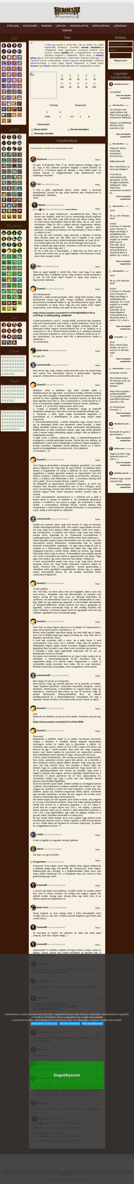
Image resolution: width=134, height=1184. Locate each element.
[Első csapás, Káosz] (2, 364)
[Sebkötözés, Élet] (14, 59)
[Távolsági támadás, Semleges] (18, 419)
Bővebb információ (70, 1023)
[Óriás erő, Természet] (19, 270)
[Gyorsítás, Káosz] (10, 361)
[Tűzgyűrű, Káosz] (18, 364)
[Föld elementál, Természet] (9, 246)
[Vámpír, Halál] (19, 145)
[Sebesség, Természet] (9, 264)
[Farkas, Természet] (4, 235)
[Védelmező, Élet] (14, 70)
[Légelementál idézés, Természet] (14, 281)
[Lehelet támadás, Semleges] (13, 416)
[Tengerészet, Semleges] (5, 429)
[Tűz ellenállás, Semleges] (10, 423)
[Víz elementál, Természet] (14, 246)
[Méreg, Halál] (9, 156)
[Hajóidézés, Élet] (19, 59)
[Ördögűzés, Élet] (9, 65)
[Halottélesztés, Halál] (19, 167)
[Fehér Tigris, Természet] (19, 235)
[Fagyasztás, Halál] (9, 207)
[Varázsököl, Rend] (8, 391)
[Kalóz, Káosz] (5, 358)
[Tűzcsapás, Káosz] (10, 364)
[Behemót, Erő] (19, 332)
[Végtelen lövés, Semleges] (21, 423)
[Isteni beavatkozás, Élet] (19, 99)
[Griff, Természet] (14, 241)
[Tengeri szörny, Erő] (9, 338)
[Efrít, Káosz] (23, 358)
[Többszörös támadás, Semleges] (8, 423)
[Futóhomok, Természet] (9, 270)
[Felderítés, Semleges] (8, 426)
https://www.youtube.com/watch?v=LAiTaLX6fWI (58, 722)
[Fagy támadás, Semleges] (18, 413)
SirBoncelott (119, 449)
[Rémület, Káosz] (18, 371)
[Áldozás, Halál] (4, 196)
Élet (13, 38)
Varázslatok (79, 25)
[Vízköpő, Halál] (9, 145)
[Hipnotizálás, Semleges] (23, 413)
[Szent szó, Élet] (4, 65)
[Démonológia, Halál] (14, 218)
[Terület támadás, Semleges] (2, 423)
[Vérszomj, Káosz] (15, 361)
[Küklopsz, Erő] (14, 332)
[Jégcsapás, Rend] (23, 391)
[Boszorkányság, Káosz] (13, 374)
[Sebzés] (62, 75)
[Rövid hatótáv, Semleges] (10, 419)
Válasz (97, 160)
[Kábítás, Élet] (14, 111)
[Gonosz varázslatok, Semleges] (21, 413)
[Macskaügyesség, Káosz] (15, 367)
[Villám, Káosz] (8, 367)
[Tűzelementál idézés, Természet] (9, 281)
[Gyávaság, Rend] (15, 391)
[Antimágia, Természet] (19, 275)
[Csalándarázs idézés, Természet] (14, 287)
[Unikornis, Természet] (19, 241)
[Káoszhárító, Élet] (19, 70)
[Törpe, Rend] (2, 388)
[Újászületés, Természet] (19, 293)
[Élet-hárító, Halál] (19, 201)
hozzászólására (71, 209)
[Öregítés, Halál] (14, 212)
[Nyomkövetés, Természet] (4, 264)
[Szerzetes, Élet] (14, 53)
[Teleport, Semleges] (21, 419)
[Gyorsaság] (86, 75)
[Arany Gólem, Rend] (8, 388)
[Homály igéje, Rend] (15, 394)
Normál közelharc (79, 129)
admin (39, 849)
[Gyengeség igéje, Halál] (14, 184)
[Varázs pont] (94, 83)
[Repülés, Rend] (21, 391)
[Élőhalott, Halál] (4, 207)
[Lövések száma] (86, 83)
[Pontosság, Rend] (10, 391)
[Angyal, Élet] (19, 53)
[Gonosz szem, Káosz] (18, 358)
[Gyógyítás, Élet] (4, 70)
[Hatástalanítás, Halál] (4, 162)
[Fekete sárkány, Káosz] (8, 361)
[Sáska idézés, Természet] (9, 299)
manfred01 (118, 337)
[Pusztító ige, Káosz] (23, 364)
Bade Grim (42, 350)
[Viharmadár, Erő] (4, 338)
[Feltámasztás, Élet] (14, 99)
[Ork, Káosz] (10, 358)
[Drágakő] (60, 111)
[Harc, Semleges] (15, 426)
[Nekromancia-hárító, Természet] (4, 287)
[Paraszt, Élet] (9, 47)
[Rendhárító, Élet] (4, 82)
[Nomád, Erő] (14, 327)
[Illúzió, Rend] (18, 391)
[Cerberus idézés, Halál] (9, 173)
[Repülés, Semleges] (8, 419)
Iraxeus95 (41, 885)
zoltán (39, 834)
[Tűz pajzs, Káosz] (21, 371)
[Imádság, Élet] (4, 99)
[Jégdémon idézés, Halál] (4, 184)
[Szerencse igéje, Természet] (14, 293)
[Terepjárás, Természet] (19, 258)
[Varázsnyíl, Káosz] (13, 361)
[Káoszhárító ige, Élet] (4, 93)
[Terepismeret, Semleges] (18, 426)
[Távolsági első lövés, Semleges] (15, 419)
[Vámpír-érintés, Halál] (4, 190)
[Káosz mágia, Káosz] (5, 374)
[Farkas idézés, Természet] (4, 258)
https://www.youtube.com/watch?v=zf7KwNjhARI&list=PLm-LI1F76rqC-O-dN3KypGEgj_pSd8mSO (64, 314)
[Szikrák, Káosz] (23, 361)
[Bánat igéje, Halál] (9, 184)
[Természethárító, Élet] (19, 76)
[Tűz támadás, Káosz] (23, 371)
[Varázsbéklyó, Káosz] (13, 364)
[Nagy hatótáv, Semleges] (23, 416)
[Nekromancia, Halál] (19, 218)
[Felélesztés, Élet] (9, 122)
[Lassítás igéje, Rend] (8, 397)
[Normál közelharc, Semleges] (5, 419)
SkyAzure (41, 159)
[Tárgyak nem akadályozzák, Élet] (9, 117)
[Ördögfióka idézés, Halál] (9, 162)
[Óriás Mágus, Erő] (9, 332)
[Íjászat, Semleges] (2, 429)
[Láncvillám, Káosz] (8, 371)
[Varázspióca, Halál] (19, 179)
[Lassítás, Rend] (5, 394)
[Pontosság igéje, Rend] (18, 394)
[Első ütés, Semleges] (10, 413)
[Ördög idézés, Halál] (14, 196)
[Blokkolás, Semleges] (5, 413)
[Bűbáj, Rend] (13, 401)
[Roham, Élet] (4, 117)
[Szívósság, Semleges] (13, 419)
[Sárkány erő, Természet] (19, 299)
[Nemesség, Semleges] (10, 426)
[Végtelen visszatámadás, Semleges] (23, 423)
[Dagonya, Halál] (19, 162)
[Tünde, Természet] (9, 241)
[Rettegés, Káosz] (10, 367)
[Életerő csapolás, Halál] (4, 167)
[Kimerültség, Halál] (14, 167)
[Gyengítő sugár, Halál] (19, 156)
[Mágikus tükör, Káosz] (21, 364)
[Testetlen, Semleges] (5, 423)
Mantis (41, 205)
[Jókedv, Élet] (14, 76)
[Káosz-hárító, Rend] (23, 397)
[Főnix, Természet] (9, 252)
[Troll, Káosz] (15, 358)
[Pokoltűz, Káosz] (21, 367)
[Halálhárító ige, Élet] (9, 93)
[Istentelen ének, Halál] (4, 173)
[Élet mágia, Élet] (14, 117)
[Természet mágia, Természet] (19, 304)
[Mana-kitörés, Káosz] (5, 364)
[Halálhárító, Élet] (4, 76)
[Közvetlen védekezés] (78, 75)
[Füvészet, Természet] (4, 310)
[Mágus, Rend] (10, 388)
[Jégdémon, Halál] (4, 150)
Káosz (13, 351)
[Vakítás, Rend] (10, 397)
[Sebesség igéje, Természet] (9, 287)
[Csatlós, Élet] (4, 47)
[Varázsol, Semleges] (15, 423)
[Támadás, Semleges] (13, 426)
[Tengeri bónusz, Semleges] (23, 419)
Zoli (38, 184)
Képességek (101, 25)
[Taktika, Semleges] (2, 426)
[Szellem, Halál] (19, 139)
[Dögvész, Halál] (19, 173)
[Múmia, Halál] (14, 145)
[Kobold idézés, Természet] (14, 258)
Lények (61, 25)
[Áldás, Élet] (9, 59)
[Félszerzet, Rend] (5, 388)
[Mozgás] (94, 75)
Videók (67, 30)
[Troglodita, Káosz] (8, 358)
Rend (13, 381)
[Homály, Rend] (2, 391)
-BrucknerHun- (118, 105)
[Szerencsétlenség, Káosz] (8, 364)
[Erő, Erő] (4, 344)
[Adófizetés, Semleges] (2, 413)
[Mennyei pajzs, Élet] (9, 76)
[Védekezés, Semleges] (23, 426)
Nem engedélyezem (92, 1023)
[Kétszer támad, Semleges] (5, 416)
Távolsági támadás (43, 133)
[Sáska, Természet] (19, 252)
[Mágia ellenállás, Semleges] (15, 416)
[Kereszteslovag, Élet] (9, 53)
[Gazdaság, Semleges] (21, 426)
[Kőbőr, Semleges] (8, 416)
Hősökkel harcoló (121, 84)
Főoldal (13, 25)
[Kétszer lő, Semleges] (2, 416)
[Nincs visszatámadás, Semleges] (2, 419)
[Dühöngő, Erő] (4, 327)
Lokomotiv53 (43, 365)
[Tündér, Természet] (9, 235)
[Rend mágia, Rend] (5, 401)
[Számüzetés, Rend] (2, 397)
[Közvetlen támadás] (70, 75)
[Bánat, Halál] (14, 162)
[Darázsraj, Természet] (19, 264)
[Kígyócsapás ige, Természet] (9, 293)
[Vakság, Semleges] (13, 423)
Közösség (30, 25)
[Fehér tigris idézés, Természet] (4, 270)
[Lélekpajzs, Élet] (14, 65)
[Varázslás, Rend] (8, 401)
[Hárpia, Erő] (19, 327)
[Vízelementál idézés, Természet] (19, 281)
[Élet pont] (62, 83)
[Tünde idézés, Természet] (14, 275)
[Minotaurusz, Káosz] (13, 358)
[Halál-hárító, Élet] (19, 105)
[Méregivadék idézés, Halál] (14, 190)
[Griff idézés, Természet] (19, 287)
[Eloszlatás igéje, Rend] (10, 394)
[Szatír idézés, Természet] (4, 275)
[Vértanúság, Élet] (9, 70)
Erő (13, 317)
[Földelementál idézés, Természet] (4, 281)
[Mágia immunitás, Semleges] (18, 416)
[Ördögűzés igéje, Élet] (9, 99)
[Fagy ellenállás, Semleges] (15, 413)
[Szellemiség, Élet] (4, 122)
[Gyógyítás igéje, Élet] (19, 82)
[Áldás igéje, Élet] (14, 82)
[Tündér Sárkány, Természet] (14, 252)
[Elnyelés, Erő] (19, 338)
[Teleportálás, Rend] (21, 394)
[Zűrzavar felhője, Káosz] (2, 371)
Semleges (13, 407)
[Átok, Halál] (4, 156)
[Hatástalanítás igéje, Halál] (9, 179)
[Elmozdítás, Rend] (23, 388)
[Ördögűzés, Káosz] (8, 374)
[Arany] (47, 111)
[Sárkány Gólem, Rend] (18, 388)
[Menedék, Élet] (9, 105)
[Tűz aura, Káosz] (18, 361)
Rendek (46, 25)
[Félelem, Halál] (14, 207)
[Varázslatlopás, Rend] (8, 394)
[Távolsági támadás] (70, 83)
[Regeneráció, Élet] (4, 88)
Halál (13, 129)
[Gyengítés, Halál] (19, 207)
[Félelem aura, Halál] (4, 179)
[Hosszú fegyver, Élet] (4, 111)
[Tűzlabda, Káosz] (2, 367)
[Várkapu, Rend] (23, 394)
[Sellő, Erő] (4, 332)
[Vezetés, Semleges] (10, 429)
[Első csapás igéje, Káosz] (13, 367)
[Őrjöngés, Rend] (13, 397)
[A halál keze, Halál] (19, 190)
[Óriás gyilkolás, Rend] (2, 401)
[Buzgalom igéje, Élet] (19, 88)
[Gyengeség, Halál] (9, 167)
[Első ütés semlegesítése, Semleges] (13, 413)
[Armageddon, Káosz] (5, 371)
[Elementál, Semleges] (8, 413)
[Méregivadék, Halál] (9, 150)
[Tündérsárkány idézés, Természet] (14, 299)
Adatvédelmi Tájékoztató (44, 1023)
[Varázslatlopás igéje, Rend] (21, 397)
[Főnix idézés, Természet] (4, 299)
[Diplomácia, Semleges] (18, 429)
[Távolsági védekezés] (78, 83)
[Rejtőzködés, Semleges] (15, 429)
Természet (13, 225)
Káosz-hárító (40, 129)
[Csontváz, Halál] (9, 139)
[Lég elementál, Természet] (4, 246)
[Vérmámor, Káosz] (5, 367)
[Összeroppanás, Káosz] (18, 367)
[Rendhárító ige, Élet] (19, 93)
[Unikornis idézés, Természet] (4, 293)
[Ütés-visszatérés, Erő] (9, 344)
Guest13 (40, 288)
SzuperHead (39, 862)
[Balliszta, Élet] (4, 53)
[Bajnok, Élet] (4, 59)
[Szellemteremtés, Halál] (14, 179)
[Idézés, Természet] (14, 310)
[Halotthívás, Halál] (19, 184)
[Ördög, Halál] (19, 150)
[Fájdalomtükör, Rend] (15, 397)
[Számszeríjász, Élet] (14, 47)
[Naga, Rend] (15, 388)
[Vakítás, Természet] (14, 304)
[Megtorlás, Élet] (9, 82)
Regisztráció (120, 60)
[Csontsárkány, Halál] (14, 150)
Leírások (120, 25)
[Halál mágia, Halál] (4, 218)
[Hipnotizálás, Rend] (18, 397)
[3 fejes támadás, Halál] (19, 196)
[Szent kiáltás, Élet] (9, 88)
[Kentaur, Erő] (9, 327)
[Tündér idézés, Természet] (9, 258)
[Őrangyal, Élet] (4, 105)
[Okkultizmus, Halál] (9, 218)
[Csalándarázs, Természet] (4, 252)
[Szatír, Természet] (4, 241)
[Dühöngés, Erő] (14, 338)
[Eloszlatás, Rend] (5, 391)
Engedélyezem (67, 1075)
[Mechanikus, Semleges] (21, 416)
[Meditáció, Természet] (9, 310)
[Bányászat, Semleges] (8, 429)
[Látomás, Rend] (13, 391)
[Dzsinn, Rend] (13, 388)
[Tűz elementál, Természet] (19, 246)
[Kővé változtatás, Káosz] (13, 371)
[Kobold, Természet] (14, 235)
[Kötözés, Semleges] (10, 416)
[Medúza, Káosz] (21, 358)
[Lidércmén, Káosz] (2, 361)
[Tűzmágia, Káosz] (10, 374)
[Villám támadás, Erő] (14, 344)
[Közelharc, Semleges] (5, 426)
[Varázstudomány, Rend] (10, 401)
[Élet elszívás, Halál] (14, 201)
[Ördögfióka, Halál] (4, 139)
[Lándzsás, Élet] (19, 47)
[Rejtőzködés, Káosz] (15, 371)
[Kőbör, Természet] (14, 264)
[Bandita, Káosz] (2, 358)
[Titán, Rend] (21, 388)
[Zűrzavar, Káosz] (15, 364)
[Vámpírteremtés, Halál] (9, 196)
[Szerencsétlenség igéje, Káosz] (23, 367)
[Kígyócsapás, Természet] (14, 270)
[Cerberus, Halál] (4, 145)
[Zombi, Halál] (14, 139)
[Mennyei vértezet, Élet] (14, 88)
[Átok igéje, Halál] (14, 173)
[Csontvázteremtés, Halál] (14, 156)
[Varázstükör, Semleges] (18, 423)
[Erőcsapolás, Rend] (2, 394)
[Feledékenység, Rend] (13, 394)
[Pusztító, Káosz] (21, 361)
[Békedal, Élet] (19, 65)
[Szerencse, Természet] (9, 275)
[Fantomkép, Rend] (5, 397)
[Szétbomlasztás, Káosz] (10, 371)
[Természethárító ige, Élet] (14, 93)
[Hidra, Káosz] (5, 361)
